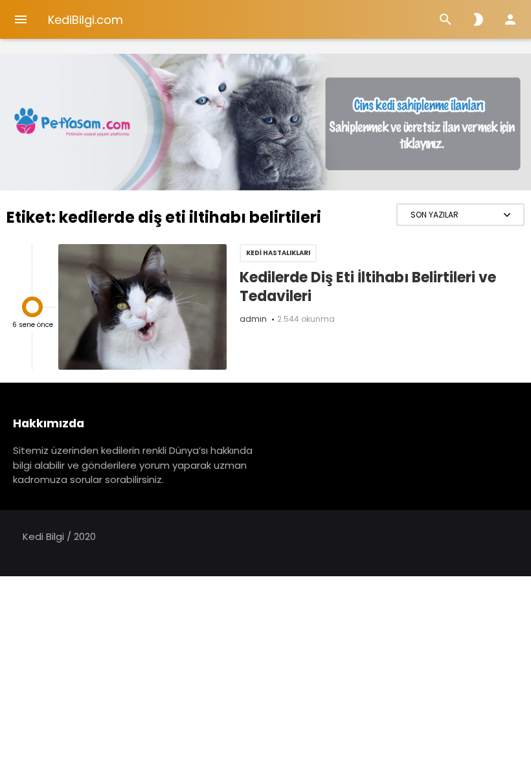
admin (253, 318)
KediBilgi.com (85, 20)
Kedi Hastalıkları (278, 253)
